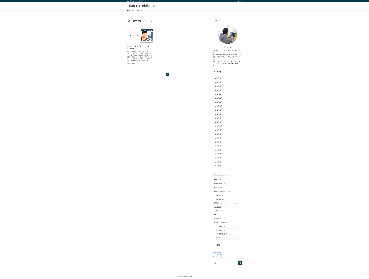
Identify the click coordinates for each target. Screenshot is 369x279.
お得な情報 (220, 183)
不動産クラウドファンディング (226, 203)
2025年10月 (218, 106)
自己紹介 (219, 218)
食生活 (219, 211)
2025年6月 (218, 122)
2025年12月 (218, 98)
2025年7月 (218, 118)
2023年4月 (218, 138)
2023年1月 (218, 150)
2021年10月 (218, 154)
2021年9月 (218, 158)
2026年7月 (218, 78)
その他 (218, 187)
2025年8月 (218, 114)
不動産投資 (220, 230)
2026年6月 (218, 82)
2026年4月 (218, 90)
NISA (218, 179)
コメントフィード (218, 254)
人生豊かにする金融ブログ (141, 5)
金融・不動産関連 (222, 222)
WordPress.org (217, 257)
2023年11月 (218, 126)
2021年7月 (218, 166)
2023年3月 (218, 142)
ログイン (215, 250)
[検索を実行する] (240, 263)
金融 (218, 237)
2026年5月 (218, 86)
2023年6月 (218, 130)
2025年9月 (218, 110)
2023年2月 (218, 146)
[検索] (241, 1)
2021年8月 (218, 162)
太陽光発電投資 (221, 234)
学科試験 (219, 195)
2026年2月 (218, 94)
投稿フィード (217, 252)
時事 (217, 215)
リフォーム (220, 226)
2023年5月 (218, 134)
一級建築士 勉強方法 (223, 191)
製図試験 (220, 199)
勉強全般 (219, 207)
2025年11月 (218, 102)
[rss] (238, 1)
